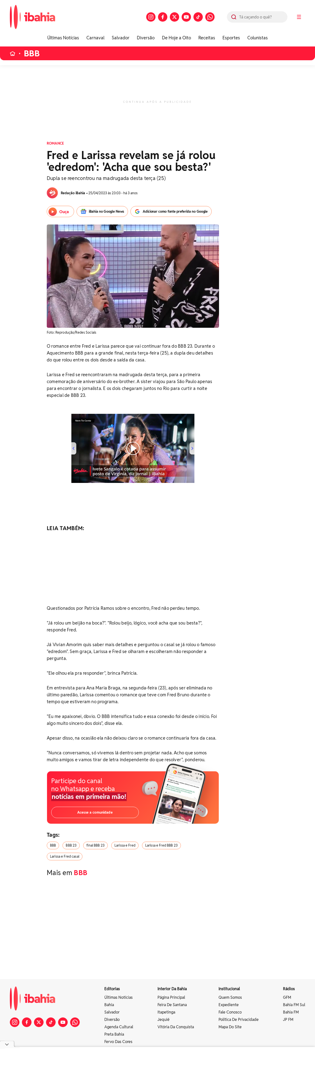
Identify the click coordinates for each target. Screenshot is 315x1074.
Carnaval (95, 38)
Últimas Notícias (63, 38)
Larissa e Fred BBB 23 (161, 845)
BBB (32, 53)
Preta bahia (114, 1034)
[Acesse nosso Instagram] (151, 17)
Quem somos (230, 997)
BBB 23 (71, 845)
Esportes (231, 38)
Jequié (164, 1019)
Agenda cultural (118, 1026)
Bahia (109, 1004)
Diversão (146, 38)
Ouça (64, 211)
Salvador (120, 38)
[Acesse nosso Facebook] (162, 17)
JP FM (288, 1019)
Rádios (289, 988)
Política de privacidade (239, 1019)
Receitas (206, 38)
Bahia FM (291, 1012)
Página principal (171, 997)
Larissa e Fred (124, 845)
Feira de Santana (172, 1004)
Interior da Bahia (172, 988)
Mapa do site (230, 1026)
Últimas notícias (118, 997)
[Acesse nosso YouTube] (186, 17)
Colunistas (257, 38)
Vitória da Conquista (176, 1026)
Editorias (112, 988)
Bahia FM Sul (294, 1004)
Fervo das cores (118, 1041)
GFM (287, 997)
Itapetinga (166, 1012)
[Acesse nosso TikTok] (198, 17)
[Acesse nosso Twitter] (174, 17)
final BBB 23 (95, 845)
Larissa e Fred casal (64, 856)
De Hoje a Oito (176, 38)
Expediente (229, 1004)
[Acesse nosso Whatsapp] (210, 17)
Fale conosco (230, 1012)
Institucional (229, 988)
